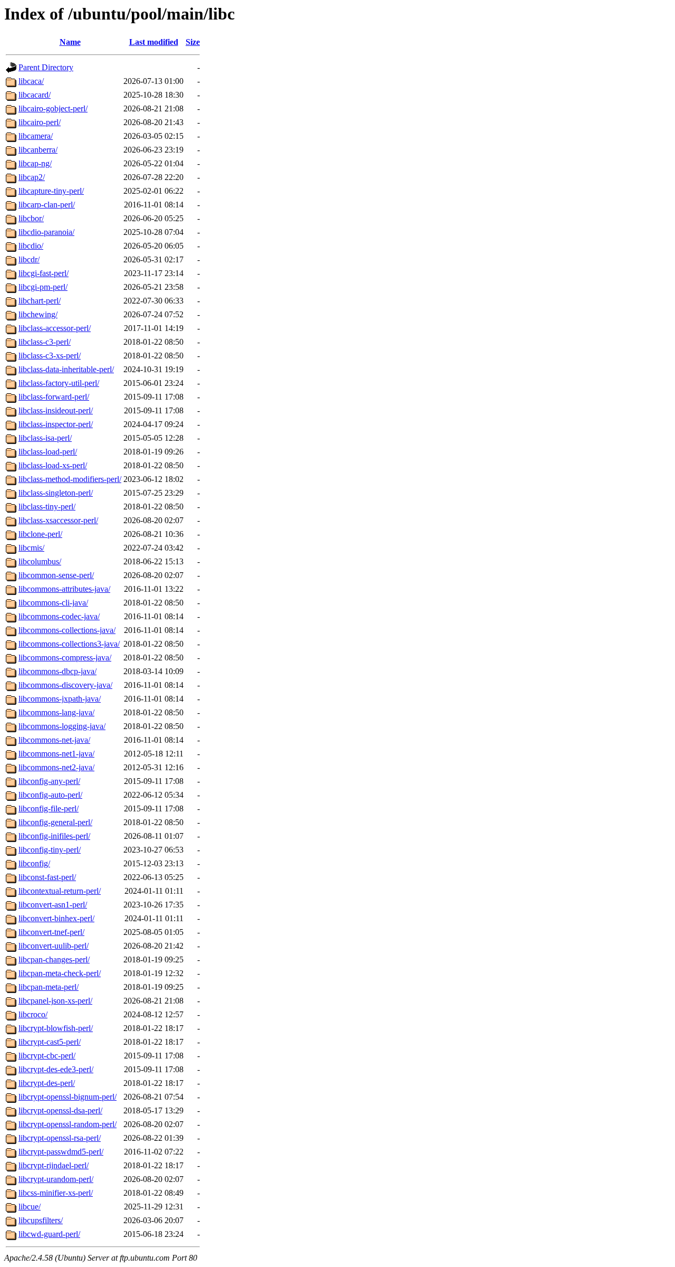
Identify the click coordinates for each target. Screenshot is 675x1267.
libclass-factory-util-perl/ (58, 383)
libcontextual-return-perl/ (59, 890)
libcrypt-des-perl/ (46, 1083)
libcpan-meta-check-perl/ (59, 973)
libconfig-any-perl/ (49, 781)
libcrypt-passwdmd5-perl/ (60, 1151)
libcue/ (29, 1206)
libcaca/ (31, 81)
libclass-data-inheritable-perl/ (66, 369)
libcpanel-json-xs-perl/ (55, 1000)
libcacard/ (34, 94)
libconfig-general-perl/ (55, 822)
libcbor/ (31, 218)
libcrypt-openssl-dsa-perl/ (60, 1110)
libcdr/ (29, 259)
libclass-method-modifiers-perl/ (69, 479)
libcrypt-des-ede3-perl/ (55, 1069)
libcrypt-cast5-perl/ (49, 1041)
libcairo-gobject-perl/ (53, 108)
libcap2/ (31, 177)
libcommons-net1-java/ (56, 753)
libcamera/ (35, 135)
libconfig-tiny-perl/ (49, 849)
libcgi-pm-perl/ (43, 286)
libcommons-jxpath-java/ (59, 698)
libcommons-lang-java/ (56, 712)
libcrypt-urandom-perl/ (55, 1179)
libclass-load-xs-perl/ (52, 465)
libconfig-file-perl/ (48, 808)
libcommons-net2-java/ (56, 767)
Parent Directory (45, 67)
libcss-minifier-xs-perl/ (55, 1192)
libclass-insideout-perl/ (55, 410)
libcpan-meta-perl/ (48, 986)
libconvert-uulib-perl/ (53, 945)
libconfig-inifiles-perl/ (54, 835)
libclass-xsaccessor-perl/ (58, 520)
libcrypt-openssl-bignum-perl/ (67, 1096)
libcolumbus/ (39, 561)
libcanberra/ (37, 149)
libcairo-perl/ (39, 122)
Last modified (153, 41)
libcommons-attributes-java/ (64, 588)
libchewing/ (37, 314)
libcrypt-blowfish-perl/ (55, 1028)
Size (193, 41)
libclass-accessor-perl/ (54, 328)
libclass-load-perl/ (47, 451)
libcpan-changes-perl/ (54, 959)
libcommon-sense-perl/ (56, 575)
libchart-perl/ (39, 300)
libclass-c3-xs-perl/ (49, 355)
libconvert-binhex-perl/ (56, 918)
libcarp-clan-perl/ (46, 204)
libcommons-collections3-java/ (69, 643)
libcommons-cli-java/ (53, 602)
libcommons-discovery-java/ (65, 684)
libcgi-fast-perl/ (43, 273)
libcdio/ (30, 245)
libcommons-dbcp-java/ (57, 671)
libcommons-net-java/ (54, 739)
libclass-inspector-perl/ (55, 424)
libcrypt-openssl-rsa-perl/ (59, 1137)
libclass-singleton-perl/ (55, 492)
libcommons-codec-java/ (59, 616)
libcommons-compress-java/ (64, 657)
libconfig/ (34, 863)
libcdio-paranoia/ (46, 232)
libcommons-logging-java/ (61, 726)
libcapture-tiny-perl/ (51, 190)
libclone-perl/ (40, 534)
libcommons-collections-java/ (66, 630)
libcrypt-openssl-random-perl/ (67, 1124)
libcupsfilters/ (40, 1220)
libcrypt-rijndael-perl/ (53, 1165)
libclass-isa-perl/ (45, 437)
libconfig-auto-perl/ (50, 794)
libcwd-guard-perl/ (49, 1234)
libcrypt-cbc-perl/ (46, 1055)
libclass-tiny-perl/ (46, 506)
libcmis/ (31, 547)
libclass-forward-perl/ (53, 396)
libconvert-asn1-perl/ (52, 904)
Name (70, 41)
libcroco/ (32, 1014)
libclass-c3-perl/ (44, 341)
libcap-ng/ (35, 163)
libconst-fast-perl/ (47, 877)
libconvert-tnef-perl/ (51, 932)
